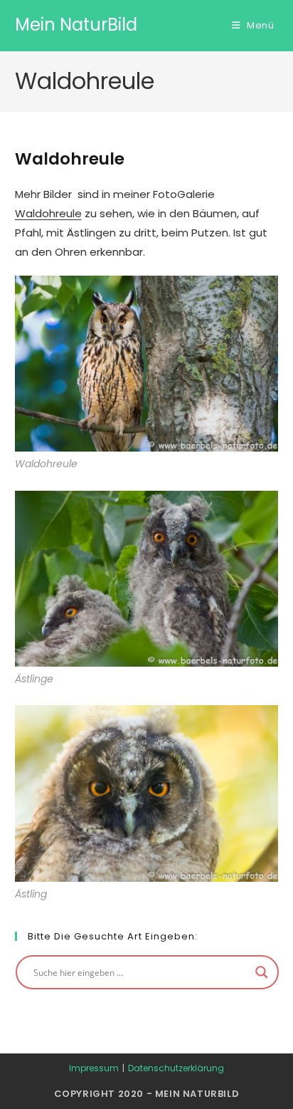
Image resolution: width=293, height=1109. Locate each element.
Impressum (94, 1068)
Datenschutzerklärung (176, 1068)
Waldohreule (48, 213)
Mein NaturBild (76, 24)
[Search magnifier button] (262, 972)
